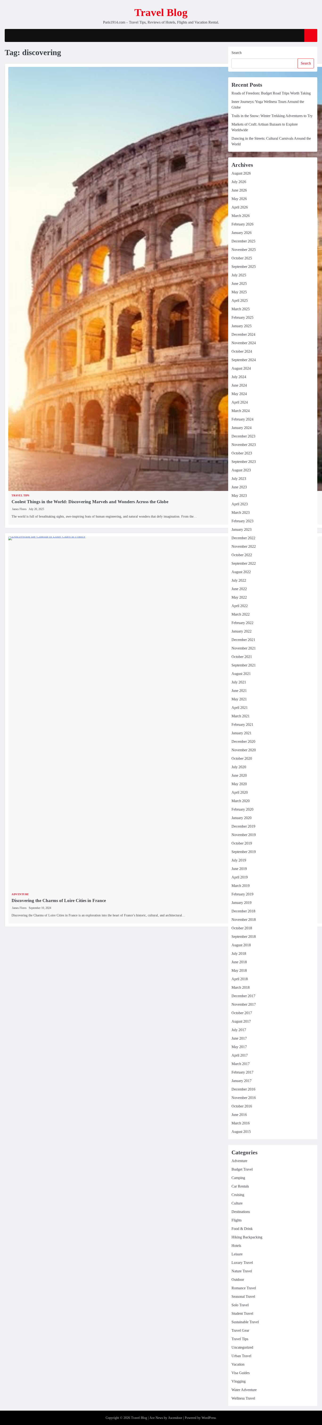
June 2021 (239, 691)
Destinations (240, 1212)
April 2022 (239, 606)
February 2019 (242, 894)
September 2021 (243, 665)
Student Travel (242, 1313)
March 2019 (240, 886)
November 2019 (243, 835)
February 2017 (242, 1072)
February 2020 (242, 809)
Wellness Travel (243, 1398)
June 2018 (239, 962)
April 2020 (239, 792)
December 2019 (243, 826)
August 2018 (241, 945)
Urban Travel (241, 1356)
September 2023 (243, 462)
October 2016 (241, 1106)
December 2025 (243, 241)
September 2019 (243, 852)
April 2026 (239, 207)
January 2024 (241, 428)
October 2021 (241, 657)
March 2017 (240, 1064)
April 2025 (239, 300)
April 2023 (239, 504)
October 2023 (241, 453)
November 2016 (243, 1098)
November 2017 (243, 1004)
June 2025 (239, 284)
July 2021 (238, 682)
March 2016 (240, 1123)
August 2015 (241, 1132)
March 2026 (240, 216)
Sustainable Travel (245, 1322)
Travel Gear (240, 1330)
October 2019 (241, 843)
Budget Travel (242, 1169)
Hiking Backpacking (246, 1237)
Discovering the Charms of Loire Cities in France (59, 900)
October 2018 (241, 928)
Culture (237, 1203)
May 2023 (239, 496)
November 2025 (243, 250)
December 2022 (243, 538)
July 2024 (238, 377)
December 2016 (243, 1089)
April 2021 (239, 708)
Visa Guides (240, 1373)
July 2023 (238, 479)
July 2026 (238, 182)
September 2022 (243, 563)
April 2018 (239, 979)
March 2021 (240, 716)
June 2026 (239, 190)
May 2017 (239, 1047)
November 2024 (243, 343)
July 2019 (238, 860)
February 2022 (242, 623)
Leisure (237, 1254)
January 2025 (241, 326)
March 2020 (240, 801)
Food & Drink (242, 1229)
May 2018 (239, 970)
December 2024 (243, 334)
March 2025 (240, 309)
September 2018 (243, 937)
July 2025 (238, 275)
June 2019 (239, 869)
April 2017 (239, 1055)
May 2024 (239, 394)
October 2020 (241, 758)
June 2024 (239, 385)
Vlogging (238, 1381)
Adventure (20, 894)
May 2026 (239, 199)
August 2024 (241, 368)
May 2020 (239, 784)
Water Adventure (244, 1390)
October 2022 (241, 555)
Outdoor (237, 1280)
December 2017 (243, 996)
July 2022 (238, 580)
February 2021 (242, 725)
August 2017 (241, 1021)
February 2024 (242, 419)
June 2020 (239, 775)
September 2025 (243, 267)
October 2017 (241, 1013)
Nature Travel (241, 1271)
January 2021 (241, 733)
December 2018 (243, 911)
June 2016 (239, 1115)
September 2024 (243, 360)
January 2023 (241, 529)
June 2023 (239, 487)
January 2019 (241, 903)
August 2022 (241, 572)
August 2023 (241, 470)
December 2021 (243, 640)
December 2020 (243, 741)
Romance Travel (243, 1288)
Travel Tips (20, 495)
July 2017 (238, 1030)
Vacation (237, 1364)
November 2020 (243, 750)
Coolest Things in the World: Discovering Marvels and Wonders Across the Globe (90, 501)
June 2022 (239, 589)
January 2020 (241, 818)
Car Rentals (240, 1186)
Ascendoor (175, 1418)
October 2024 (241, 351)
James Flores (19, 509)
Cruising (237, 1195)
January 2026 (241, 233)
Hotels (236, 1246)
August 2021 (241, 674)
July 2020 (238, 767)
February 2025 (242, 317)
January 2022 (241, 631)
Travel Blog (161, 12)
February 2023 (242, 521)
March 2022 (240, 614)
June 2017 (239, 1038)
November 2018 (243, 920)
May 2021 (239, 699)
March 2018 (240, 987)
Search (236, 53)
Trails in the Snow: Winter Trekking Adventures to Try (272, 116)
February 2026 (242, 224)
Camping (238, 1178)
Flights (236, 1220)
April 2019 (239, 877)
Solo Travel (240, 1305)
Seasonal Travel (243, 1296)
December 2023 (243, 436)
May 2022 (239, 597)
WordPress (209, 1418)
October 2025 (241, 258)
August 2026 (241, 173)
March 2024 (240, 411)
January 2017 (241, 1081)
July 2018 (238, 953)
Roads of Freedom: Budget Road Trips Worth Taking (271, 93)
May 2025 (239, 292)
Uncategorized (242, 1347)
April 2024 (239, 402)
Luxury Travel (242, 1263)
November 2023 (243, 445)
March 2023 (240, 512)
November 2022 (243, 546)
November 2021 (243, 648)
